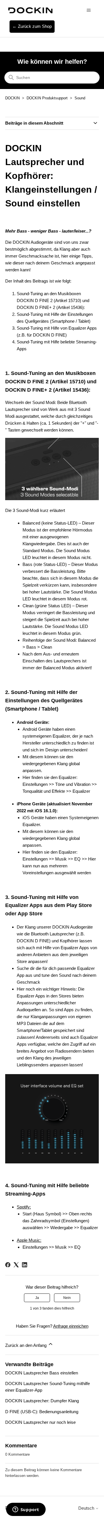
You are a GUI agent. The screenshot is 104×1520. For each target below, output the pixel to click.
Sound (80, 98)
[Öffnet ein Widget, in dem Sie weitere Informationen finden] (26, 1510)
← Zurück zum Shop (32, 26)
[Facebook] (7, 1264)
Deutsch (86, 1508)
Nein (67, 1298)
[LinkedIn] (24, 1264)
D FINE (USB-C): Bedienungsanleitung (41, 1411)
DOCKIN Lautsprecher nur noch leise (40, 1422)
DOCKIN (12, 98)
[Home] (29, 10)
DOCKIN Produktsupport (47, 98)
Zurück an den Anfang (26, 1345)
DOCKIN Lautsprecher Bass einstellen (41, 1372)
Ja (37, 1298)
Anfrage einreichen (70, 1326)
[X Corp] (16, 1264)
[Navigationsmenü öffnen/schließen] (88, 10)
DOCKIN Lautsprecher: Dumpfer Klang (42, 1400)
